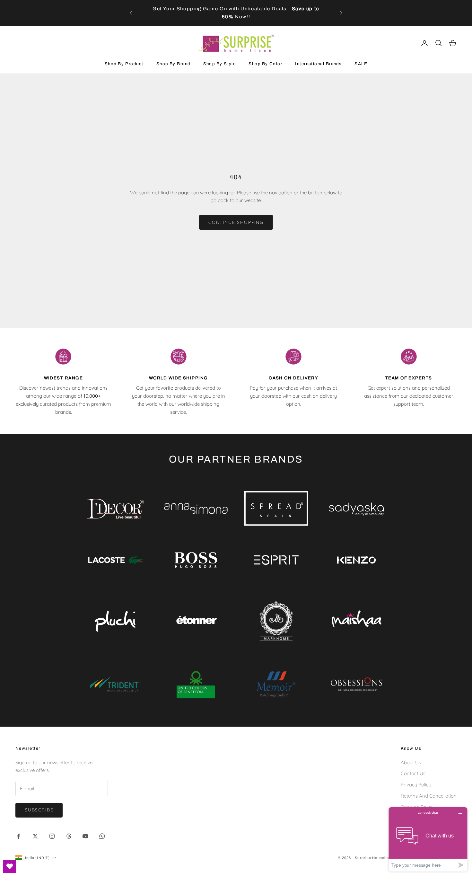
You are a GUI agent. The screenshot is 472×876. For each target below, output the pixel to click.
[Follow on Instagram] (52, 836)
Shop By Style (219, 63)
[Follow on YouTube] (85, 836)
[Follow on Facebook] (18, 836)
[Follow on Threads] (69, 836)
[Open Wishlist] (9, 866)
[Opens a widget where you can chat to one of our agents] (428, 839)
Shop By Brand (173, 63)
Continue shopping (236, 222)
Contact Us (413, 773)
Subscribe (39, 810)
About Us (411, 762)
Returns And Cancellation (429, 796)
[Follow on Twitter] (35, 836)
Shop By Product (124, 63)
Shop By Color (265, 63)
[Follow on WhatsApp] (102, 836)
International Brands (318, 63)
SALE (360, 63)
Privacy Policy (416, 785)
